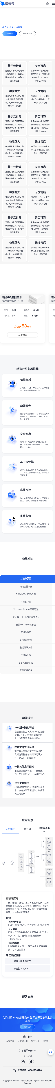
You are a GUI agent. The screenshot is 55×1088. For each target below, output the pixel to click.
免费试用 (27, 1027)
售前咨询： (30, 1070)
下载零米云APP (29, 1050)
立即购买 (9, 33)
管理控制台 (27, 33)
